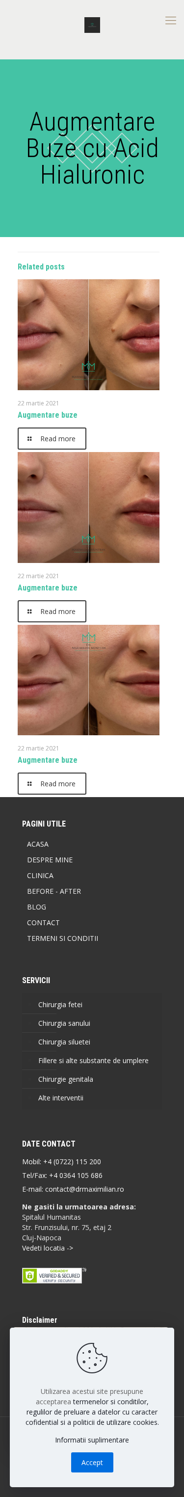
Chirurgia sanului (64, 1023)
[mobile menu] (170, 19)
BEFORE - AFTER (54, 891)
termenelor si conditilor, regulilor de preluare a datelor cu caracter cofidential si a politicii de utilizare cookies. (92, 1412)
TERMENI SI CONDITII (62, 938)
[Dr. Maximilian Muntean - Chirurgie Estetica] (92, 24)
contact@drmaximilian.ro (84, 1189)
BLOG (36, 906)
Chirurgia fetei (60, 1004)
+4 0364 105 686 (75, 1175)
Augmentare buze (48, 415)
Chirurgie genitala (65, 1079)
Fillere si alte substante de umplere (93, 1060)
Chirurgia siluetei (64, 1041)
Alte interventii (60, 1097)
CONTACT (43, 922)
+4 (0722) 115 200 (72, 1161)
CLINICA (40, 875)
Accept (92, 1462)
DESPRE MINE (50, 859)
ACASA (38, 844)
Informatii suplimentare (92, 1439)
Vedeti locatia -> (47, 1248)
